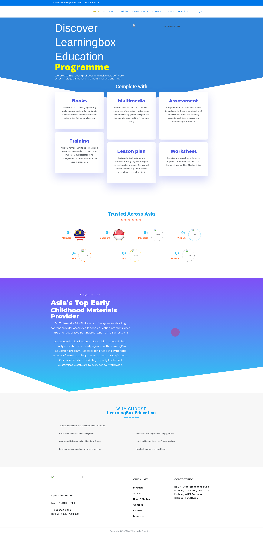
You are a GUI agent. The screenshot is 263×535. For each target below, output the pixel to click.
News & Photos (140, 11)
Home (96, 11)
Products (108, 11)
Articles (124, 11)
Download (183, 11)
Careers (156, 11)
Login (199, 11)
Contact (169, 11)
